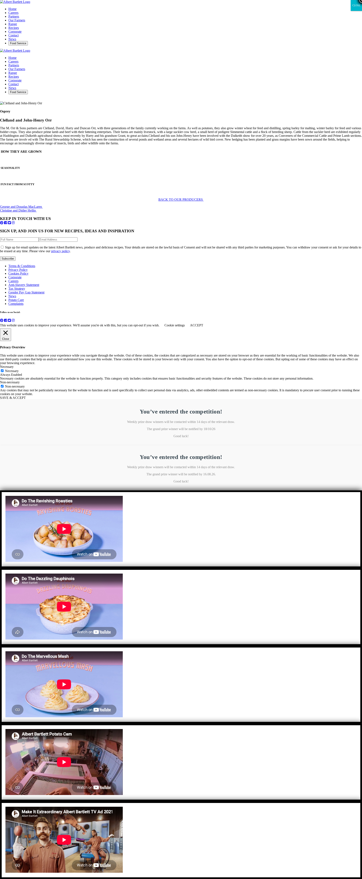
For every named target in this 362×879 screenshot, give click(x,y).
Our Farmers (16, 20)
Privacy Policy (18, 269)
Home (12, 9)
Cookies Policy (18, 273)
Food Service (18, 43)
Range (12, 24)
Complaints (15, 303)
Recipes (13, 28)
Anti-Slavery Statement (23, 285)
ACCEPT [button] (196, 325)
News (12, 39)
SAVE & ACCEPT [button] (13, 397)
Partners (13, 16)
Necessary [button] (7, 366)
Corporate (15, 31)
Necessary (12, 371)
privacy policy (60, 251)
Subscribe (8, 258)
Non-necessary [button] (10, 382)
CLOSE (356, 5)
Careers (13, 12)
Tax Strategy (16, 288)
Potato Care (16, 300)
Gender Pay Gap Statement (26, 292)
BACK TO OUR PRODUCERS (181, 199)
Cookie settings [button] (174, 325)
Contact (13, 35)
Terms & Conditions (21, 266)
